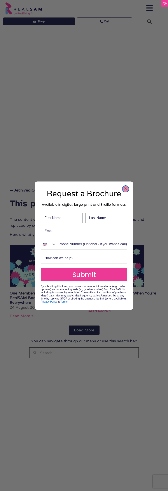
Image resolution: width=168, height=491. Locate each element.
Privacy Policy (49, 301)
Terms (64, 301)
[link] (164, 3)
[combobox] (48, 244)
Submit (84, 274)
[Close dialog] (125, 189)
